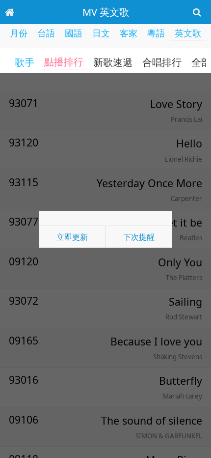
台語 (46, 33)
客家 (128, 33)
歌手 (24, 62)
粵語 (156, 33)
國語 (73, 33)
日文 (101, 33)
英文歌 (188, 33)
